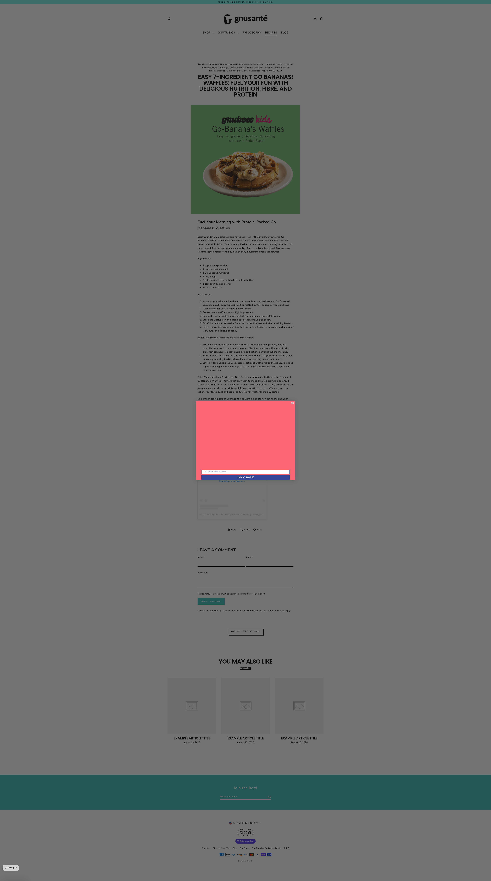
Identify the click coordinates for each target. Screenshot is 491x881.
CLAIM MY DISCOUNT (245, 477)
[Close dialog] (292, 403)
